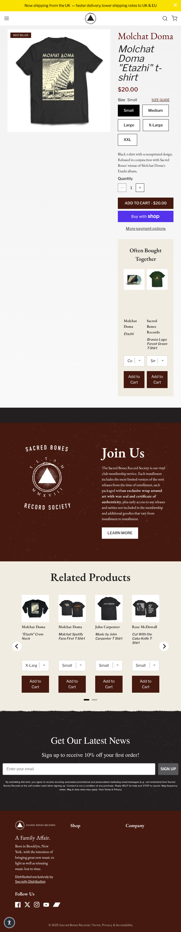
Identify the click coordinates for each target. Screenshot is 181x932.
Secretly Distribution (30, 881)
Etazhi (128, 334)
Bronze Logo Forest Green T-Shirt (157, 343)
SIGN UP (168, 769)
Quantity (125, 178)
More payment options (146, 228)
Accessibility (124, 925)
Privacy (107, 925)
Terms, (97, 925)
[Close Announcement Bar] (175, 5)
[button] (6, 18)
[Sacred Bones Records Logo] (90, 18)
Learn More (119, 533)
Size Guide (161, 100)
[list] (59, 80)
